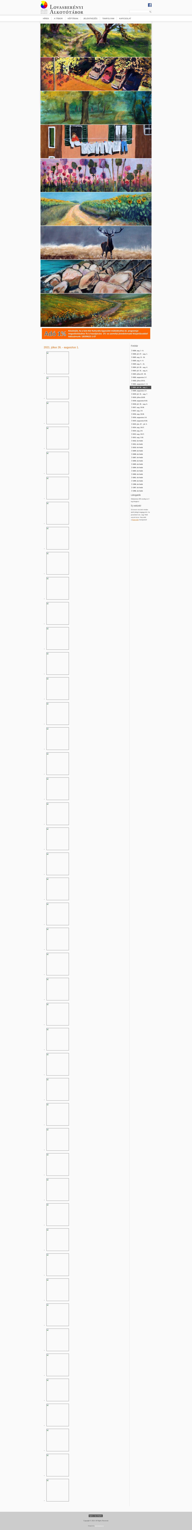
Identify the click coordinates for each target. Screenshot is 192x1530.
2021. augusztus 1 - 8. (140, 384)
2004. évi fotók (138, 467)
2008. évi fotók (138, 454)
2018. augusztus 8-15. (140, 401)
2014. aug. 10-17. (138, 427)
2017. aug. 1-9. (138, 411)
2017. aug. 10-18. (138, 407)
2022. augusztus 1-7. (140, 377)
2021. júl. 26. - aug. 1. (140, 387)
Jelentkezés (90, 18)
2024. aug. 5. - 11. (139, 364)
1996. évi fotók (138, 491)
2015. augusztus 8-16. (140, 421)
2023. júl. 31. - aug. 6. (140, 371)
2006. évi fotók (138, 461)
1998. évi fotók (138, 484)
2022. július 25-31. (139, 381)
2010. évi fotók (138, 447)
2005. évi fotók (138, 464)
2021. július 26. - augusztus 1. (61, 347)
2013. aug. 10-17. (138, 434)
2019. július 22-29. (139, 397)
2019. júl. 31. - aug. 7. (140, 394)
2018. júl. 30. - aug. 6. (140, 404)
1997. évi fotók (138, 487)
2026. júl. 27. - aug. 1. (140, 354)
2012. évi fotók (138, 441)
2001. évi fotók (138, 477)
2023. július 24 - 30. (139, 374)
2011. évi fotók (138, 444)
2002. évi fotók (138, 474)
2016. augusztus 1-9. (140, 417)
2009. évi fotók (138, 451)
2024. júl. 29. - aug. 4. (140, 367)
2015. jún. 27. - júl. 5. (140, 424)
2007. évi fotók (138, 457)
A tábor (58, 18)
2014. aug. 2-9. (138, 431)
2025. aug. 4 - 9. (138, 361)
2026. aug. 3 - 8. (138, 350)
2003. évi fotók (138, 471)
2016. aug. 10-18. (138, 414)
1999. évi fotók (138, 481)
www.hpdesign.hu (99, 1525)
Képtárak (73, 18)
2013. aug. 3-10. (138, 437)
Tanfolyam (108, 18)
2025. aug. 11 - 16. (139, 357)
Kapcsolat (125, 18)
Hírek (46, 18)
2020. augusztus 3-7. (140, 391)
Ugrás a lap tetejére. (95, 1516)
